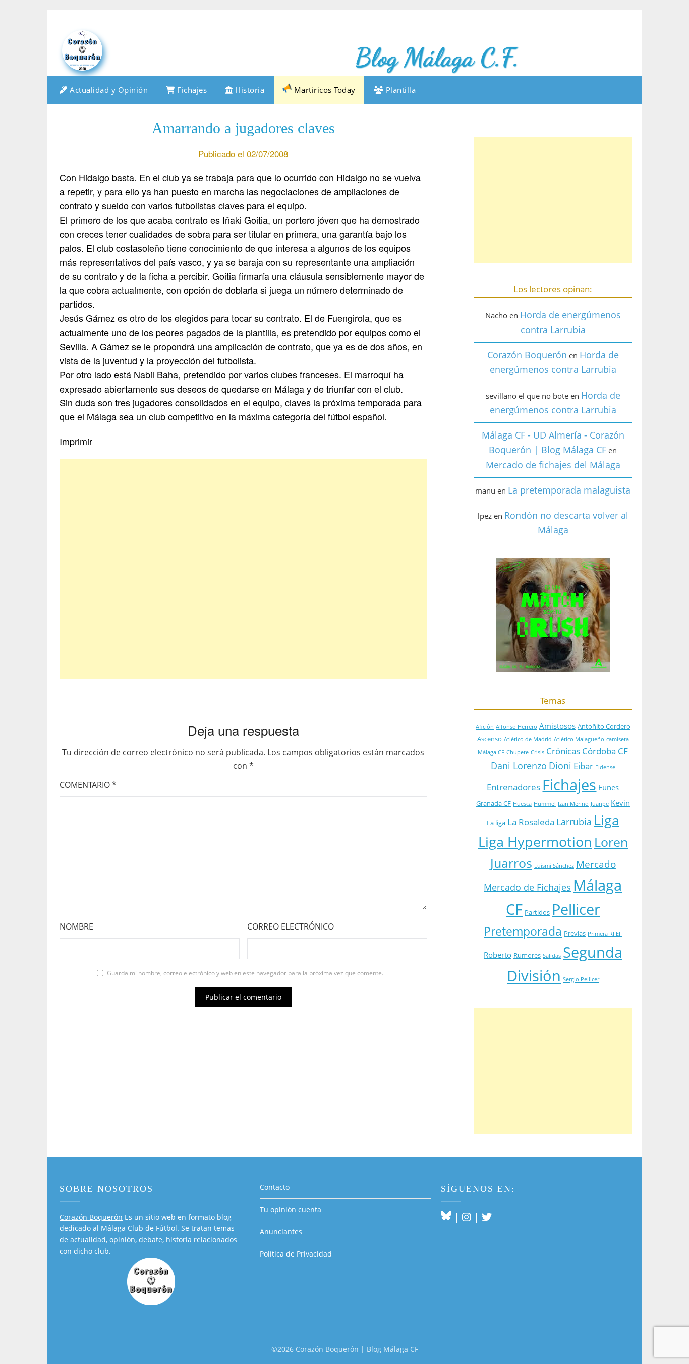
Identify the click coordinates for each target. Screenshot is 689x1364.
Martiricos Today (324, 90)
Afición (485, 726)
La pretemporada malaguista (569, 490)
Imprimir (76, 441)
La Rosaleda (530, 822)
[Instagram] (466, 1217)
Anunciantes (281, 1231)
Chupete (517, 752)
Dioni (560, 765)
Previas (575, 933)
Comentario (88, 784)
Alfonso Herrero (516, 726)
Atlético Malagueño (579, 739)
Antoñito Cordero (604, 726)
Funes (608, 787)
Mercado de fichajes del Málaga (553, 465)
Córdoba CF (605, 751)
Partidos (537, 912)
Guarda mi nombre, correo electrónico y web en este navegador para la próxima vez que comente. (245, 973)
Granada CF (493, 803)
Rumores (527, 955)
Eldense (605, 767)
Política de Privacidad (296, 1254)
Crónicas (563, 751)
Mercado (596, 864)
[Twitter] (487, 1217)
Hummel (545, 803)
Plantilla (399, 90)
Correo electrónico (290, 926)
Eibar (583, 766)
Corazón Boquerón (527, 355)
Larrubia (574, 821)
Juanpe (600, 803)
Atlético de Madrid (528, 739)
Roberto (497, 955)
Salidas (552, 955)
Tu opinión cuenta (290, 1209)
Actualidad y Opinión (108, 90)
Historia (249, 90)
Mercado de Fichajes (527, 887)
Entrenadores (513, 787)
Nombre (76, 926)
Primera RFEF (605, 933)
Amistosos (557, 726)
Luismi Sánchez (554, 865)
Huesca (522, 803)
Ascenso (489, 738)
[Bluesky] (446, 1217)
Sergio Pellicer (581, 979)
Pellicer (576, 909)
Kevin (620, 803)
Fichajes (191, 90)
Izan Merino (573, 803)
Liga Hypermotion (535, 842)
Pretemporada (523, 931)
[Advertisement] (243, 569)
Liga (606, 820)
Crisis (537, 752)
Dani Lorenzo (519, 765)
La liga (496, 822)
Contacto (275, 1187)
